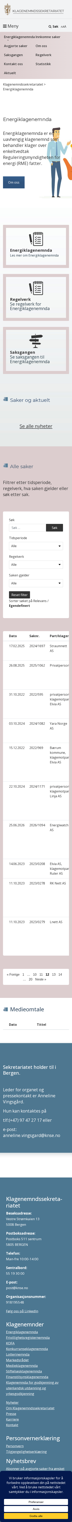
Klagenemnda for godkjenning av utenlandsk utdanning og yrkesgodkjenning (32, 1388)
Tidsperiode (18, 538)
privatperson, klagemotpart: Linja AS (60, 791)
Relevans (40, 601)
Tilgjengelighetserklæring (26, 1451)
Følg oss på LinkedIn (22, 1311)
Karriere (12, 1419)
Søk (55, 26)
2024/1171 (37, 786)
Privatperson (59, 665)
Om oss (41, 46)
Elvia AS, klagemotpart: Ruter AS (60, 869)
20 (30, 979)
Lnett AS (56, 922)
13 (54, 974)
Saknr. (34, 636)
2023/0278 (37, 883)
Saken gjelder (19, 575)
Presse (11, 1413)
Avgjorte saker (15, 46)
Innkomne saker (48, 37)
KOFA (10, 1343)
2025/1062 (37, 665)
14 (60, 974)
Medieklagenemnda (22, 1365)
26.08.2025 (17, 665)
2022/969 (36, 748)
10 (35, 974)
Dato (13, 636)
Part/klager (59, 636)
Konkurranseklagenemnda (27, 1348)
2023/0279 (37, 922)
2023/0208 (37, 864)
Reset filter (19, 595)
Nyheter (12, 1402)
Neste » (40, 979)
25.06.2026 (17, 825)
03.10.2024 (17, 723)
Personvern (15, 1446)
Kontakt (12, 1425)
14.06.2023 (17, 864)
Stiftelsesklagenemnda (24, 1371)
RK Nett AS (58, 883)
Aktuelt (10, 73)
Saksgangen (13, 55)
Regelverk (43, 55)
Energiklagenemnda (19, 37)
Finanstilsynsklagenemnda (27, 1376)
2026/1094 (37, 825)
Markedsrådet (17, 1360)
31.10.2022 (17, 694)
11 (41, 974)
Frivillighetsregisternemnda (28, 1337)
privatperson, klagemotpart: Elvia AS (60, 699)
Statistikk (43, 64)
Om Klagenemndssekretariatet (30, 1408)
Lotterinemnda (18, 1354)
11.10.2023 (17, 883)
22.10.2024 (17, 786)
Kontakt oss (13, 64)
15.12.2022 (17, 748)
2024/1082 (37, 723)
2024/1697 (37, 646)
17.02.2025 (17, 646)
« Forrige (13, 974)
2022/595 (36, 694)
